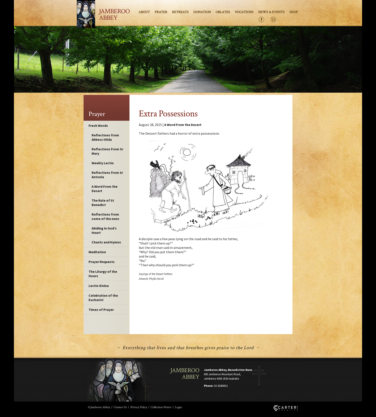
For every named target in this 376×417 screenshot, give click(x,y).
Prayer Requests (102, 262)
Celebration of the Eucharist (103, 297)
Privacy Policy (138, 407)
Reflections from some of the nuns (105, 216)
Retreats (180, 12)
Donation (202, 12)
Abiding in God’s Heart (104, 230)
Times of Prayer (101, 309)
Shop (293, 12)
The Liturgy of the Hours (103, 273)
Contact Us (120, 407)
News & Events (271, 12)
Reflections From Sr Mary (107, 151)
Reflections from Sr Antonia (107, 174)
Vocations (244, 12)
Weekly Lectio (103, 163)
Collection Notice (160, 407)
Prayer (161, 12)
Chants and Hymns (106, 242)
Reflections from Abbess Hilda (105, 137)
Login (178, 407)
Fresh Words (98, 125)
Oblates (223, 12)
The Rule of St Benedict (103, 202)
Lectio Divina (99, 285)
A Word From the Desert (105, 188)
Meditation (97, 252)
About (144, 12)
